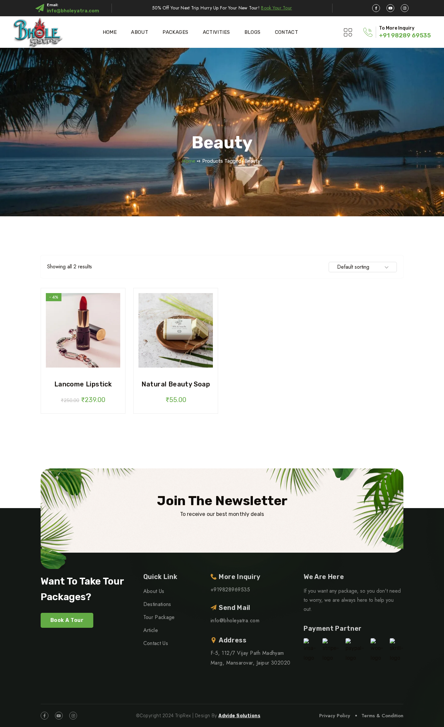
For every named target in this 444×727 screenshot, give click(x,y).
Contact (286, 32)
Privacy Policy (334, 715)
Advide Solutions (239, 716)
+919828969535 (230, 589)
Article (150, 630)
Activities (216, 32)
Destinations (157, 604)
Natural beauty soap (175, 384)
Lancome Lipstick (83, 384)
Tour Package (159, 617)
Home (110, 32)
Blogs (252, 32)
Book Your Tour (276, 8)
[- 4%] (83, 330)
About (139, 32)
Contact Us (155, 643)
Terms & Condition (382, 715)
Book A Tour (67, 620)
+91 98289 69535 (405, 35)
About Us (153, 591)
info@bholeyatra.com (73, 11)
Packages (175, 32)
